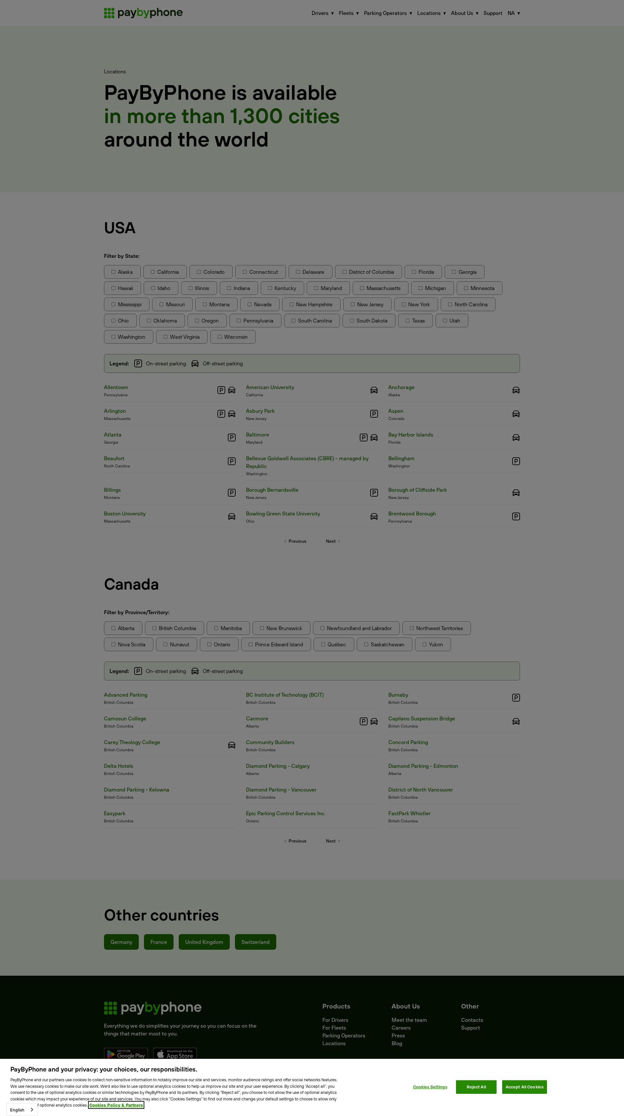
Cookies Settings (430, 1086)
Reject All (476, 1086)
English (17, 1109)
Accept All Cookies (524, 1086)
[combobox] (22, 1109)
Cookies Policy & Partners (116, 1105)
